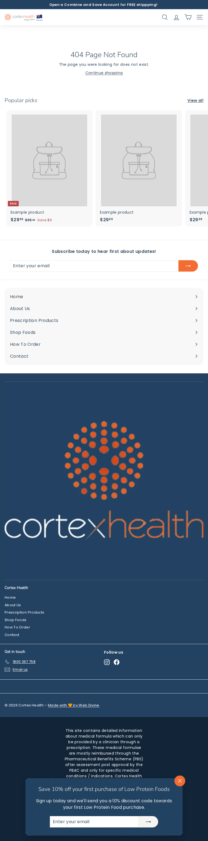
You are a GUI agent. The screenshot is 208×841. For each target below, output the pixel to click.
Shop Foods (16, 619)
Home (10, 597)
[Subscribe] (148, 821)
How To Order (17, 627)
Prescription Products (24, 612)
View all (195, 100)
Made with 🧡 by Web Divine (73, 705)
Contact (12, 634)
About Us (13, 605)
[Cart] (188, 17)
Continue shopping (104, 73)
